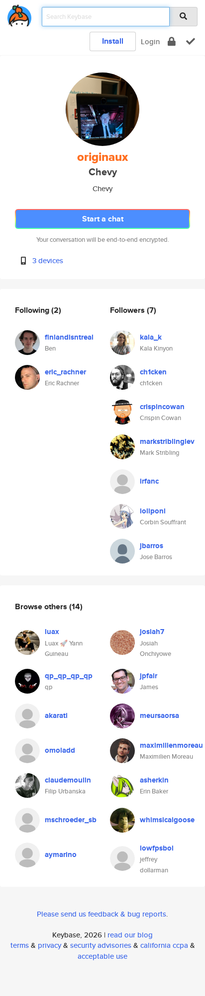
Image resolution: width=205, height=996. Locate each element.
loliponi (153, 510)
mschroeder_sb (71, 819)
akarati (56, 715)
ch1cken (153, 371)
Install (112, 41)
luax (52, 631)
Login (150, 41)
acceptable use (102, 956)
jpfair (148, 675)
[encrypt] (172, 41)
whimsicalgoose (167, 819)
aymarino (61, 854)
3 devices (47, 260)
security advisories (100, 945)
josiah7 (152, 631)
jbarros (151, 545)
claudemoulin (68, 780)
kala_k (151, 337)
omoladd (60, 750)
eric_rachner (65, 371)
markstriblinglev (167, 441)
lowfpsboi (157, 848)
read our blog (130, 934)
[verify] (190, 41)
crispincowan (162, 406)
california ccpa (164, 945)
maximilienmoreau (171, 745)
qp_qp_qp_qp (69, 675)
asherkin (154, 780)
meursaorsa (159, 715)
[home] (19, 13)
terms (19, 945)
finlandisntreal (69, 337)
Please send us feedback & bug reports (101, 914)
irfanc (149, 481)
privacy (49, 945)
